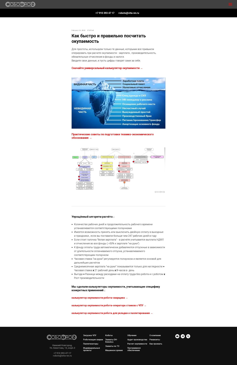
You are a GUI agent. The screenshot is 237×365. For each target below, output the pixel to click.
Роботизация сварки (93, 339)
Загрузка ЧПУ (89, 335)
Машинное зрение (114, 350)
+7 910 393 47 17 (105, 12)
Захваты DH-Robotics (111, 340)
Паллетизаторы (90, 344)
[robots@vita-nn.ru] (177, 338)
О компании (155, 335)
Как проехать (155, 344)
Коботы (109, 335)
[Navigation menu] (230, 4)
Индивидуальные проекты (91, 349)
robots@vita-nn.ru (128, 12)
